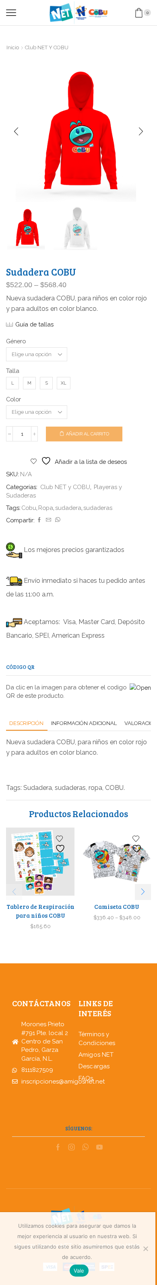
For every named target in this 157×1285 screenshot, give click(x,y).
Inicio (12, 47)
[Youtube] (99, 1147)
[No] (145, 1249)
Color (13, 399)
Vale (79, 1270)
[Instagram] (71, 1147)
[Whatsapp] (85, 1147)
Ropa (45, 507)
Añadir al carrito (87, 434)
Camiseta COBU (116, 906)
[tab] (26, 723)
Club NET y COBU (46, 47)
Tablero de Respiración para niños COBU (40, 910)
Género (16, 341)
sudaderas (97, 507)
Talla (12, 370)
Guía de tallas (34, 324)
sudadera (68, 507)
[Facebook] (39, 520)
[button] (16, 132)
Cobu (28, 507)
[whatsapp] (56, 520)
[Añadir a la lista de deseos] (61, 844)
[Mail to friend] (48, 520)
